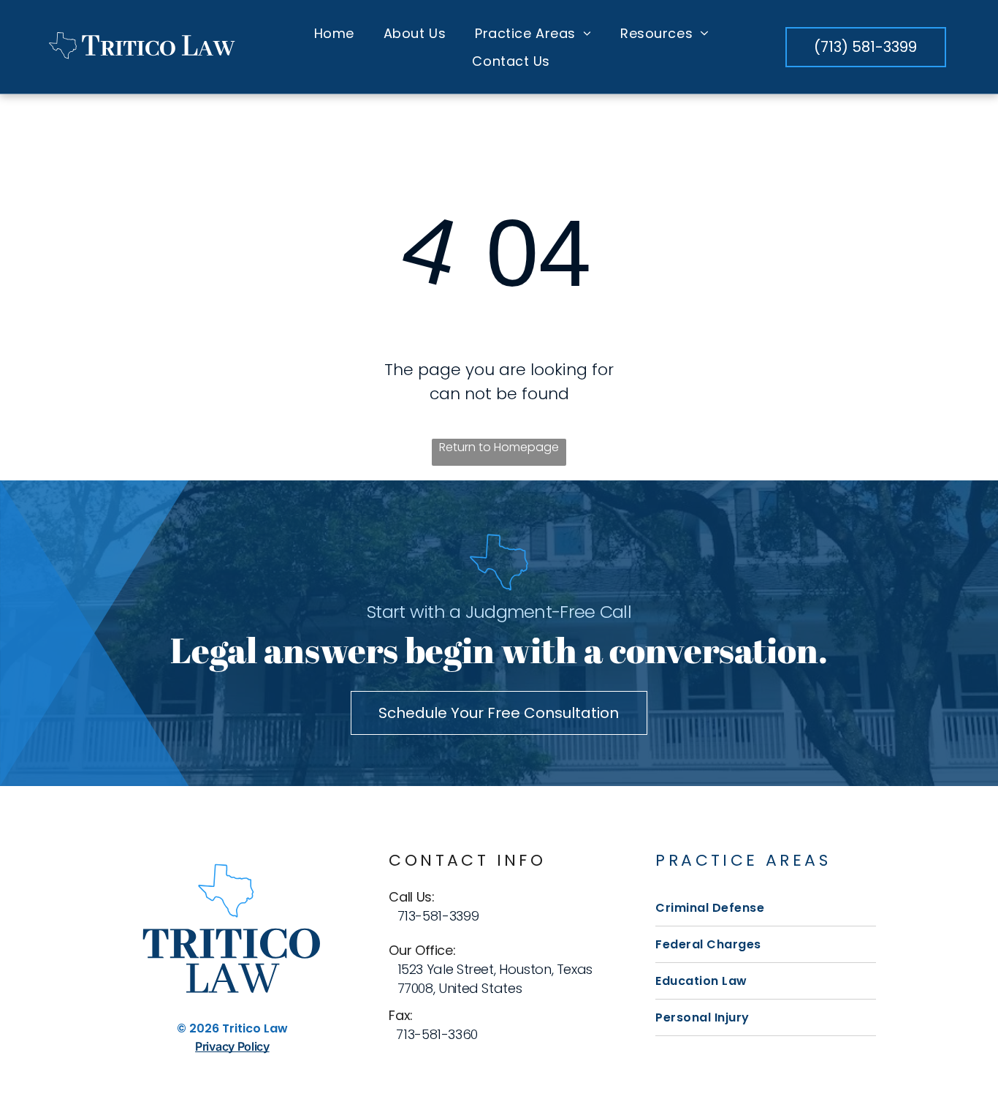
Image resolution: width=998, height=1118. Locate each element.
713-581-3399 (438, 916)
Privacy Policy (232, 1046)
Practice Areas (743, 860)
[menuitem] (334, 33)
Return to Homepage (499, 447)
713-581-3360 (437, 1034)
